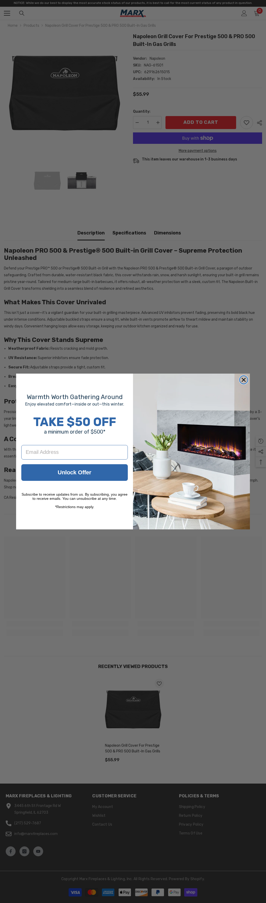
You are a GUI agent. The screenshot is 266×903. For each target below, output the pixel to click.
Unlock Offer (74, 472)
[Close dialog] (244, 380)
